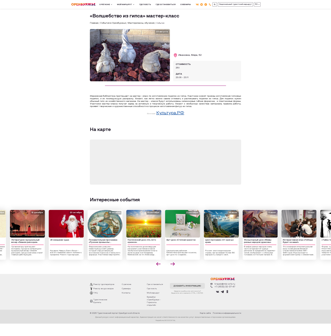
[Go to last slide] (158, 264)
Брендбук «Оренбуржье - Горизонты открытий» (154, 301)
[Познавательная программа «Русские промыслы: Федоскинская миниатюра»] (100, 224)
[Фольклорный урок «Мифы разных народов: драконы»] (255, 224)
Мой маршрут (124, 4)
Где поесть (145, 4)
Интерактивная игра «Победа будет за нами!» (293, 241)
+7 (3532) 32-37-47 (225, 287)
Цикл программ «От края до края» (215, 241)
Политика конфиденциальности (227, 313)
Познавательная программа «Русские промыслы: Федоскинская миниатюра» (98, 241)
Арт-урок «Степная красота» (176, 240)
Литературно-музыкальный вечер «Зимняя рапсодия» (21, 241)
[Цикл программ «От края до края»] (216, 224)
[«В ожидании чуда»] (61, 224)
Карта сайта (205, 313)
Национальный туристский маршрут (235, 4)
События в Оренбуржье (113, 23)
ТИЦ (95, 293)
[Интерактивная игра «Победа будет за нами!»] (294, 224)
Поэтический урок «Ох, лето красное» (137, 241)
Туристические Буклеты (100, 301)
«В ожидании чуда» (55, 240)
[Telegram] (201, 4)
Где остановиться (166, 4)
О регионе (104, 4)
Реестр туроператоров (103, 284)
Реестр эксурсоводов (103, 289)
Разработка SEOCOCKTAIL (165, 320)
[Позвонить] (210, 4)
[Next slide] (173, 264)
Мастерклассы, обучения (141, 23)
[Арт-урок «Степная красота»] (177, 224)
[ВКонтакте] (197, 4)
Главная (94, 23)
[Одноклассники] (205, 4)
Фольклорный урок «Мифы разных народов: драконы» (253, 241)
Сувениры (185, 4)
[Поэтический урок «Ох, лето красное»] (139, 224)
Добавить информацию (187, 286)
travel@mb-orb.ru (225, 284)
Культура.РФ (170, 113)
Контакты (126, 293)
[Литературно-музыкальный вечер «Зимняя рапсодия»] (22, 224)
